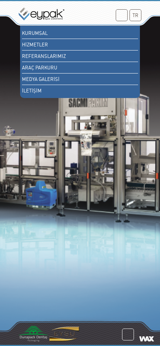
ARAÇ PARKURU (39, 68)
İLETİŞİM (32, 91)
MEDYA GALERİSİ (41, 79)
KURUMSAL (35, 33)
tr (135, 15)
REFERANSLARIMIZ (44, 56)
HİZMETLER (35, 45)
